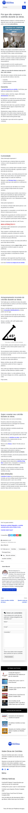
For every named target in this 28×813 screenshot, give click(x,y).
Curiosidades (22, 549)
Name (5, 621)
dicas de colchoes (10, 555)
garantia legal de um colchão (10, 89)
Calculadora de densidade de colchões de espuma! (16, 716)
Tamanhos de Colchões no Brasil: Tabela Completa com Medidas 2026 (17, 731)
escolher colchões (6, 558)
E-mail (5, 627)
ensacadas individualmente (11, 310)
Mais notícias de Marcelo (9, 589)
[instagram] (14, 803)
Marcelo (6, 545)
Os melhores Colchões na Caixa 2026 (16, 723)
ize (2, 462)
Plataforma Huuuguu (19, 808)
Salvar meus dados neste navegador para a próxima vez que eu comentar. (13, 652)
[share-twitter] (12, 535)
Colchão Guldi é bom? (7, 530)
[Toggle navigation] (24, 2)
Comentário (7, 632)
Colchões (13, 549)
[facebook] (17, 803)
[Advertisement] (14, 138)
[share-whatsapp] (20, 535)
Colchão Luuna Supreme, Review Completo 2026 (17, 688)
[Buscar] (24, 7)
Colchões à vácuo (6, 476)
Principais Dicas (6, 552)
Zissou (10, 443)
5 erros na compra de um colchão (15, 262)
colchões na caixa (14, 437)
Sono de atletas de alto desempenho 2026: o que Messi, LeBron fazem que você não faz (16, 702)
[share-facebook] (9, 535)
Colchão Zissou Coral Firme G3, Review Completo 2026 (16, 695)
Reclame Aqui (12, 180)
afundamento (4, 95)
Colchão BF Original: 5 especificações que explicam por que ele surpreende (16, 674)
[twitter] (11, 803)
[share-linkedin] (14, 535)
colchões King (21, 461)
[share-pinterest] (17, 535)
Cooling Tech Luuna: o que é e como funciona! (16, 681)
